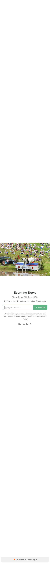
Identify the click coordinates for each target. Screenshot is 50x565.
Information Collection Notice (27, 316)
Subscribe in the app (27, 559)
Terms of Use (37, 314)
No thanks (23, 324)
